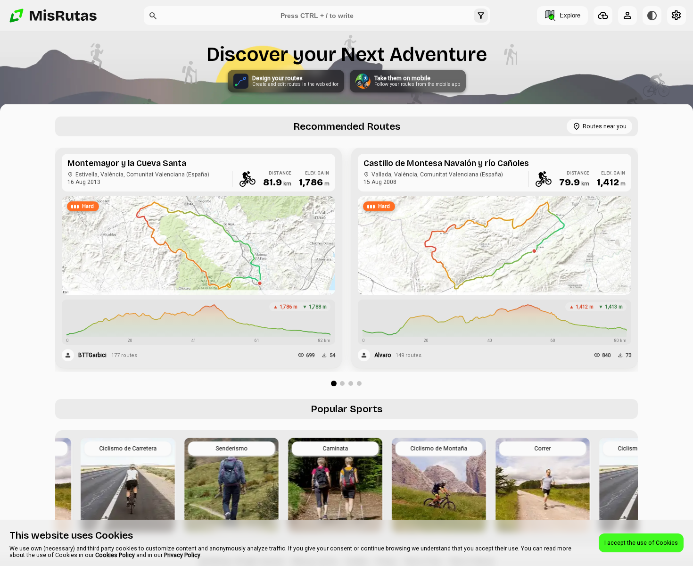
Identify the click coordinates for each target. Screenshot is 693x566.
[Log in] (627, 15)
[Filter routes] (481, 15)
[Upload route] (603, 15)
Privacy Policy (182, 555)
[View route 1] (334, 383)
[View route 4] (359, 383)
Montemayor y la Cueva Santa (126, 163)
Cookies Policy (115, 555)
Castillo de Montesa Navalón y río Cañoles (446, 163)
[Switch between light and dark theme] (652, 15)
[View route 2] (342, 383)
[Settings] (676, 15)
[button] (153, 15)
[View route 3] (350, 383)
